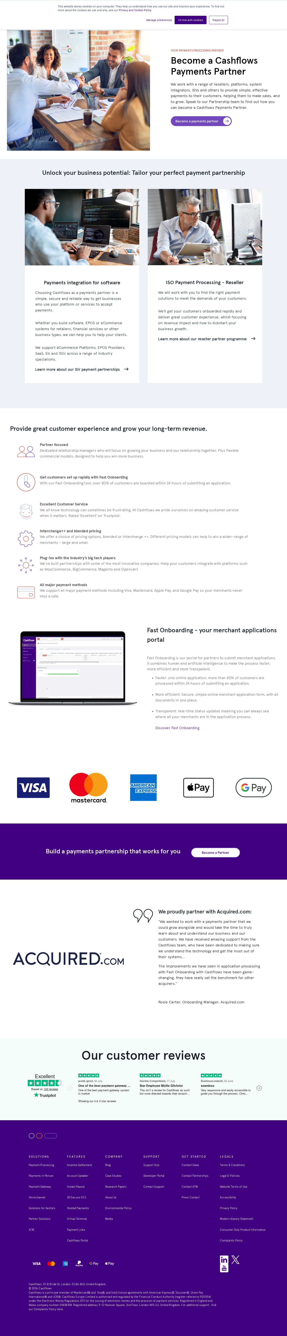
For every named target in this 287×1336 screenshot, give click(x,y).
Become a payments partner (197, 121)
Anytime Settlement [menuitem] (79, 1165)
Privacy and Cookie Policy (135, 10)
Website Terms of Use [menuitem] (233, 1187)
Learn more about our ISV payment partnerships (77, 370)
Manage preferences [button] (159, 20)
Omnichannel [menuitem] (37, 1197)
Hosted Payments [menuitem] (78, 1208)
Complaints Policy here (48, 1309)
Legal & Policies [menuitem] (230, 1176)
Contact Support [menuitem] (154, 1187)
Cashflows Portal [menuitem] (77, 1240)
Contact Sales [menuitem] (190, 1165)
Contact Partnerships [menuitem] (195, 1176)
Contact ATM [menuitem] (190, 1187)
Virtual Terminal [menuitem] (77, 1219)
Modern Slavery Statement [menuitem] (236, 1219)
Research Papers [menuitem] (116, 1187)
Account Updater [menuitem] (77, 1176)
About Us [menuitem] (111, 1197)
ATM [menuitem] (31, 1230)
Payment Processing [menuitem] (41, 1165)
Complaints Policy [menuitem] (231, 1240)
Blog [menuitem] (108, 1165)
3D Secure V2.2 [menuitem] (76, 1197)
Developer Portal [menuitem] (154, 1176)
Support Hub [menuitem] (151, 1165)
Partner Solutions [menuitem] (40, 1219)
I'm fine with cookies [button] (190, 20)
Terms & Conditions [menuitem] (232, 1165)
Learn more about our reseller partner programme (202, 339)
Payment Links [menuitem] (76, 1230)
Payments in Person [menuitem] (41, 1176)
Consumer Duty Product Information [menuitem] (243, 1230)
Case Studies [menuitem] (113, 1176)
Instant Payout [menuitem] (76, 1187)
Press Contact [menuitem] (191, 1197)
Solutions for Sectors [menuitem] (42, 1208)
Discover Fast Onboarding (177, 728)
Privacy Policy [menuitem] (228, 1208)
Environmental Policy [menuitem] (118, 1208)
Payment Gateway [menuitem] (40, 1187)
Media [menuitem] (109, 1219)
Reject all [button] (218, 20)
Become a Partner (215, 852)
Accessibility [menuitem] (228, 1197)
